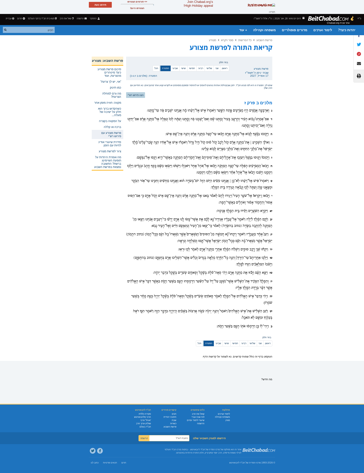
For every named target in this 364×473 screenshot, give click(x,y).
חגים (174, 414)
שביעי (175, 68)
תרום (19, 18)
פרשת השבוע (264, 40)
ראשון (224, 68)
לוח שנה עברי (197, 417)
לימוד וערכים (322, 30)
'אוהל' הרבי (145, 420)
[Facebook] (100, 451)
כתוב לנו (95, 462)
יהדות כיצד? (346, 30)
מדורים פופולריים (294, 30)
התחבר (93, 18)
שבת (174, 420)
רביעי (200, 68)
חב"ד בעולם (145, 426)
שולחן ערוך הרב (143, 423)
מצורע (212, 40)
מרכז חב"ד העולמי (173, 449)
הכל (156, 68)
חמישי (192, 68)
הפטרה (165, 68)
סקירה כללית (145, 414)
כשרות (173, 423)
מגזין (227, 420)
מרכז (258, 462)
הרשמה (200, 423)
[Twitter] (93, 451)
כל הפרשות (244, 40)
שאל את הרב (65, 18)
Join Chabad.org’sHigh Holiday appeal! (198, 3)
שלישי (209, 68)
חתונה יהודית (170, 417)
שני (217, 68)
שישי (183, 68)
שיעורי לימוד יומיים (195, 420)
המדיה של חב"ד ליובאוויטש (242, 462)
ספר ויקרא (227, 40)
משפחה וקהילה (264, 30)
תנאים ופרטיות (110, 462)
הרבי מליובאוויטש (142, 417)
